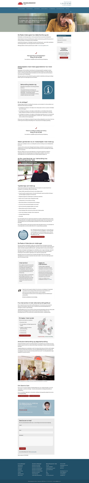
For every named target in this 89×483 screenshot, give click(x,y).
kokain (41, 45)
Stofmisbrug (20, 469)
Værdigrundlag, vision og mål (50, 468)
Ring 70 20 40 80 (36, 57)
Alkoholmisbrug (20, 465)
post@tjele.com (62, 475)
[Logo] (26, 3)
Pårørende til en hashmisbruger (37, 469)
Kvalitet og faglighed (49, 466)
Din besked (21, 435)
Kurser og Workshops (49, 469)
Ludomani (19, 472)
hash (39, 45)
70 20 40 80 (66, 4)
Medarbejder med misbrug (61, 35)
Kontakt (47, 473)
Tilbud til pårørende (35, 473)
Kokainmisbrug (20, 466)
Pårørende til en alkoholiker (36, 466)
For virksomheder (60, 37)
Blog (47, 472)
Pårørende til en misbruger (36, 465)
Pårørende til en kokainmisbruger (37, 468)
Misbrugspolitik (60, 42)
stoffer (47, 45)
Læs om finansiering (64, 57)
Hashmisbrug (20, 468)
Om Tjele (47, 465)
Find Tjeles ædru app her (50, 475)
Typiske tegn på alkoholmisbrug (37, 475)
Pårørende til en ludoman (36, 472)
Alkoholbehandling (21, 473)
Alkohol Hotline (20, 475)
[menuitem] (21, 9)
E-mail (20, 425)
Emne (20, 430)
